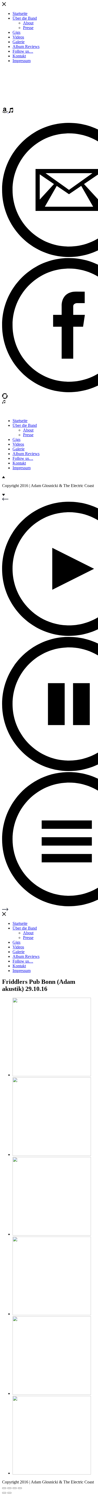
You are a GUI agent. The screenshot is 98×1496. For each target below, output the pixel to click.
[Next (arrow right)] (9, 1493)
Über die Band (25, 18)
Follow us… (23, 51)
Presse (28, 27)
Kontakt (19, 56)
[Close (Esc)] (4, 1488)
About (28, 23)
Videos (18, 37)
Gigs (16, 32)
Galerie (19, 42)
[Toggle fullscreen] (15, 1488)
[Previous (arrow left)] (4, 1493)
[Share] (9, 1488)
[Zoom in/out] (20, 1488)
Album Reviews (26, 46)
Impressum (22, 60)
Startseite (20, 13)
